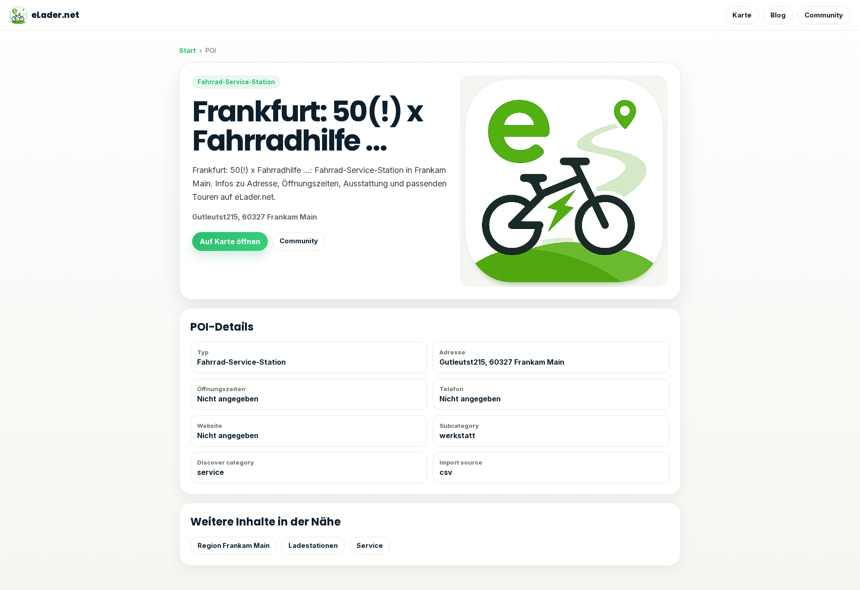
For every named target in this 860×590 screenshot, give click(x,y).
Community (823, 15)
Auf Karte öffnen (230, 241)
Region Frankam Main (234, 546)
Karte (742, 15)
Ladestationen (313, 546)
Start (187, 50)
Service (370, 546)
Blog (778, 15)
